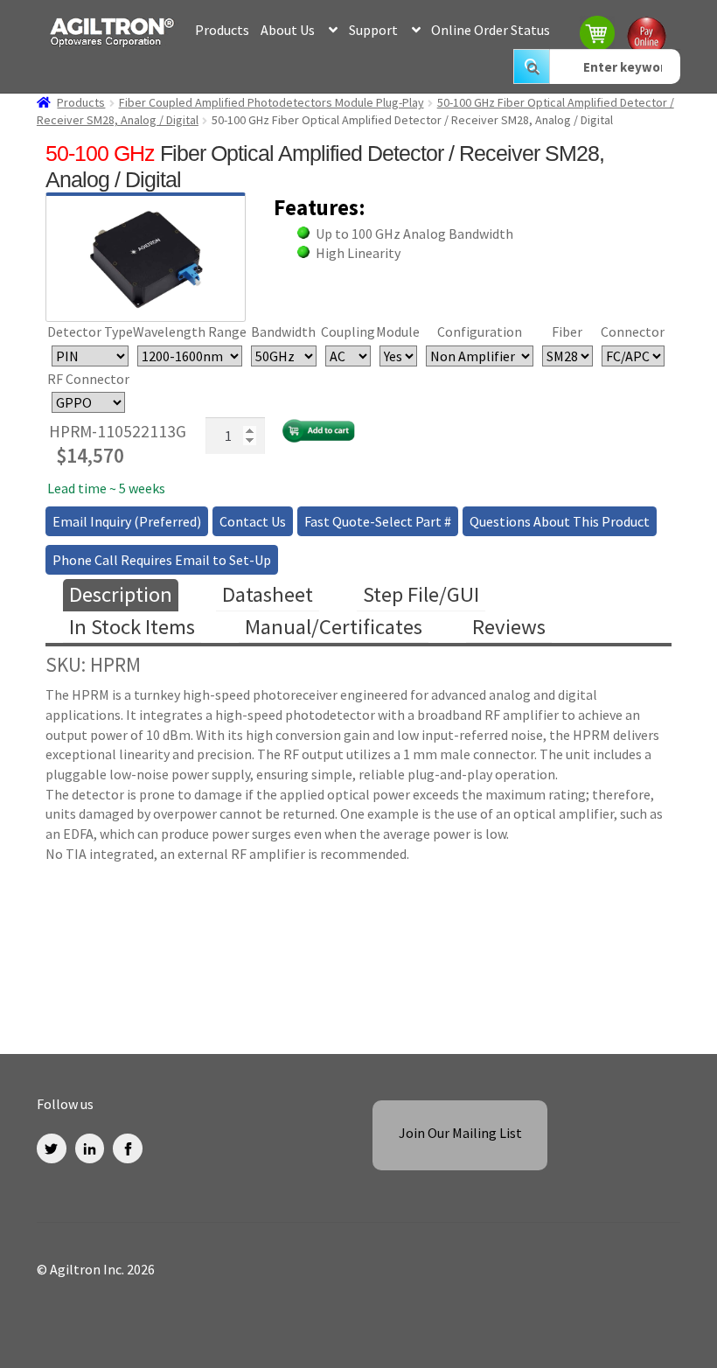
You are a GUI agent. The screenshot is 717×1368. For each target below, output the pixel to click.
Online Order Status (490, 29)
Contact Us (252, 521)
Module (398, 331)
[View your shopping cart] (598, 35)
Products (222, 29)
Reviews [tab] (509, 626)
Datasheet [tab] (267, 594)
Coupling (348, 331)
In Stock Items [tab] (132, 626)
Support (373, 29)
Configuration (479, 331)
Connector (633, 331)
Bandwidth (283, 331)
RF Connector (88, 378)
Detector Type (90, 331)
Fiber (567, 331)
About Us (288, 29)
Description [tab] (120, 594)
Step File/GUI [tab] (421, 594)
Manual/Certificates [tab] (333, 626)
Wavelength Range (190, 331)
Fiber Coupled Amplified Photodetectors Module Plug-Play (271, 102)
